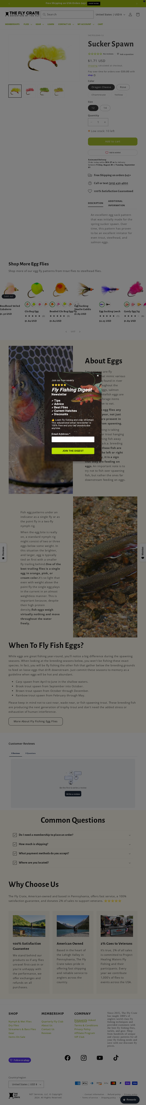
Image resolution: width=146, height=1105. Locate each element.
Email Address (61, 434)
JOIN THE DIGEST (73, 451)
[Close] (97, 375)
